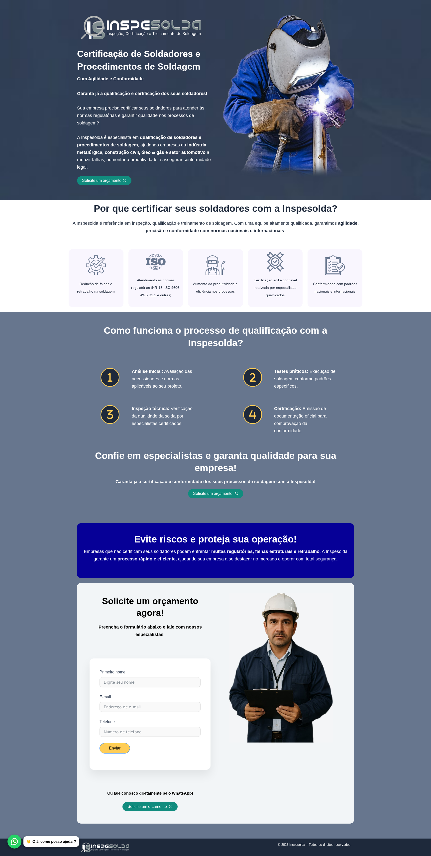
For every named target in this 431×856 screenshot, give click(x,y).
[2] (252, 377)
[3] (110, 414)
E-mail (105, 697)
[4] (252, 414)
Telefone (107, 722)
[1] (110, 377)
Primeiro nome (112, 672)
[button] (215, 493)
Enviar (114, 748)
